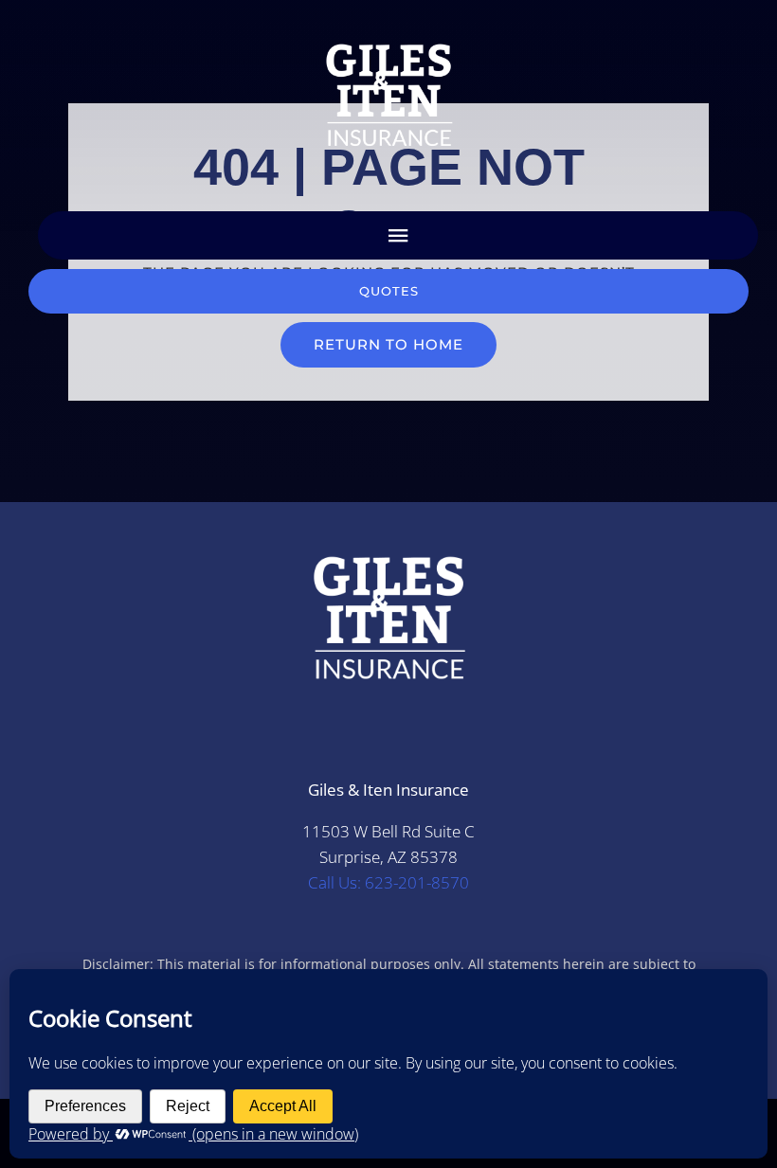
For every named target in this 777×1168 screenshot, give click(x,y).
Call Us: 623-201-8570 (388, 882)
